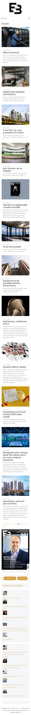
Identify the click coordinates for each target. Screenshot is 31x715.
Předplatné (22, 578)
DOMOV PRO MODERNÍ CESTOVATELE (14, 93)
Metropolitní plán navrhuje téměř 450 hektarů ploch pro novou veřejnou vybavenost (15, 456)
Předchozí (6, 524)
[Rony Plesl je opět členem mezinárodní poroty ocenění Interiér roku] (5, 662)
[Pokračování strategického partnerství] (5, 692)
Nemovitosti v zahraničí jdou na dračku (13, 502)
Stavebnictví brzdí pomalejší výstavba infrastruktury (11, 283)
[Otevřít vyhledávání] (29, 18)
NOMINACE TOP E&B (12, 585)
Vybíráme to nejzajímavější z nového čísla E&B (15, 206)
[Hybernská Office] (5, 636)
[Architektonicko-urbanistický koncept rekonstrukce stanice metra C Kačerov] (5, 625)
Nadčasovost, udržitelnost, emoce (15, 322)
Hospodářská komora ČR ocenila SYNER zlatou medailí (14, 414)
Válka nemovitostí (11, 52)
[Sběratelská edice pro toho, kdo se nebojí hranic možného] (5, 681)
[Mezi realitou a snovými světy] (5, 673)
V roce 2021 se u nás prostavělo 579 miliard (13, 131)
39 (22, 524)
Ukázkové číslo (10, 578)
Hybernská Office (8, 639)
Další (4, 526)
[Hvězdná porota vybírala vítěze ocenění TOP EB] (5, 614)
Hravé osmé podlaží (12, 246)
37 (16, 524)
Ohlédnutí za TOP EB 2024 (11, 598)
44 (26, 524)
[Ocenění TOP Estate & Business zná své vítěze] (5, 603)
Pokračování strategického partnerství (15, 696)
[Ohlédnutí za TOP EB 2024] (5, 594)
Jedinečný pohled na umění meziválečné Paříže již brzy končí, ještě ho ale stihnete (15, 654)
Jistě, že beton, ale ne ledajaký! (12, 169)
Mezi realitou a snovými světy (12, 676)
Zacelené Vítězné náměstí (14, 366)
